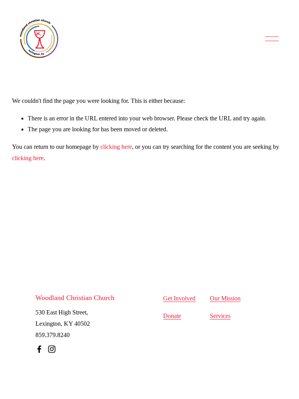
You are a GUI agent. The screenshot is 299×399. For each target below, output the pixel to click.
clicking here (116, 146)
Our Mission (225, 298)
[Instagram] (52, 349)
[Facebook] (39, 349)
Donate (172, 315)
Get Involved (179, 298)
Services (220, 315)
